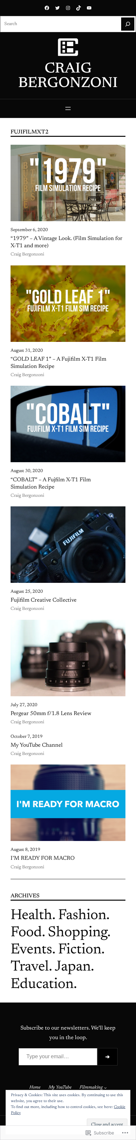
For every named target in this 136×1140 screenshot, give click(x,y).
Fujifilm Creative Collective (44, 600)
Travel (30, 967)
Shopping (77, 933)
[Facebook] (47, 8)
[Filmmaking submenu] (105, 1087)
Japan (73, 967)
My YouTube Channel (37, 745)
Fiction (79, 950)
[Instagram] (68, 8)
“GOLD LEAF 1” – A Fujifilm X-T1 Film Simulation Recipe (58, 363)
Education (42, 984)
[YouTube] (89, 8)
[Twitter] (57, 8)
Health (31, 916)
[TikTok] (78, 8)
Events (31, 950)
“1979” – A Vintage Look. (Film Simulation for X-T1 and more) (66, 242)
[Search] (127, 24)
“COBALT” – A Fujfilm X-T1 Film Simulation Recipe (51, 483)
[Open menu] (68, 108)
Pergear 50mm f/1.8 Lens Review (51, 713)
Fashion (82, 916)
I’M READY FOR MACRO (43, 858)
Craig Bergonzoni (68, 76)
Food (26, 933)
